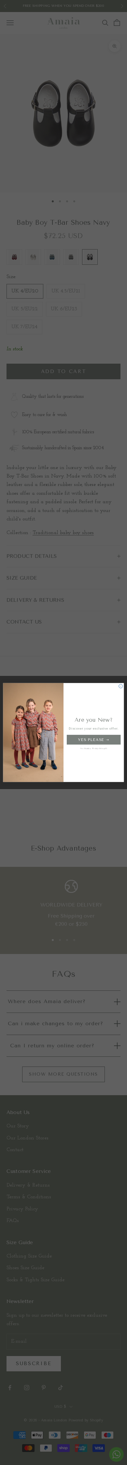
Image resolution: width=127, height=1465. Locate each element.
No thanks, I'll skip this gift (93, 748)
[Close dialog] (121, 686)
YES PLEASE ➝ (93, 739)
